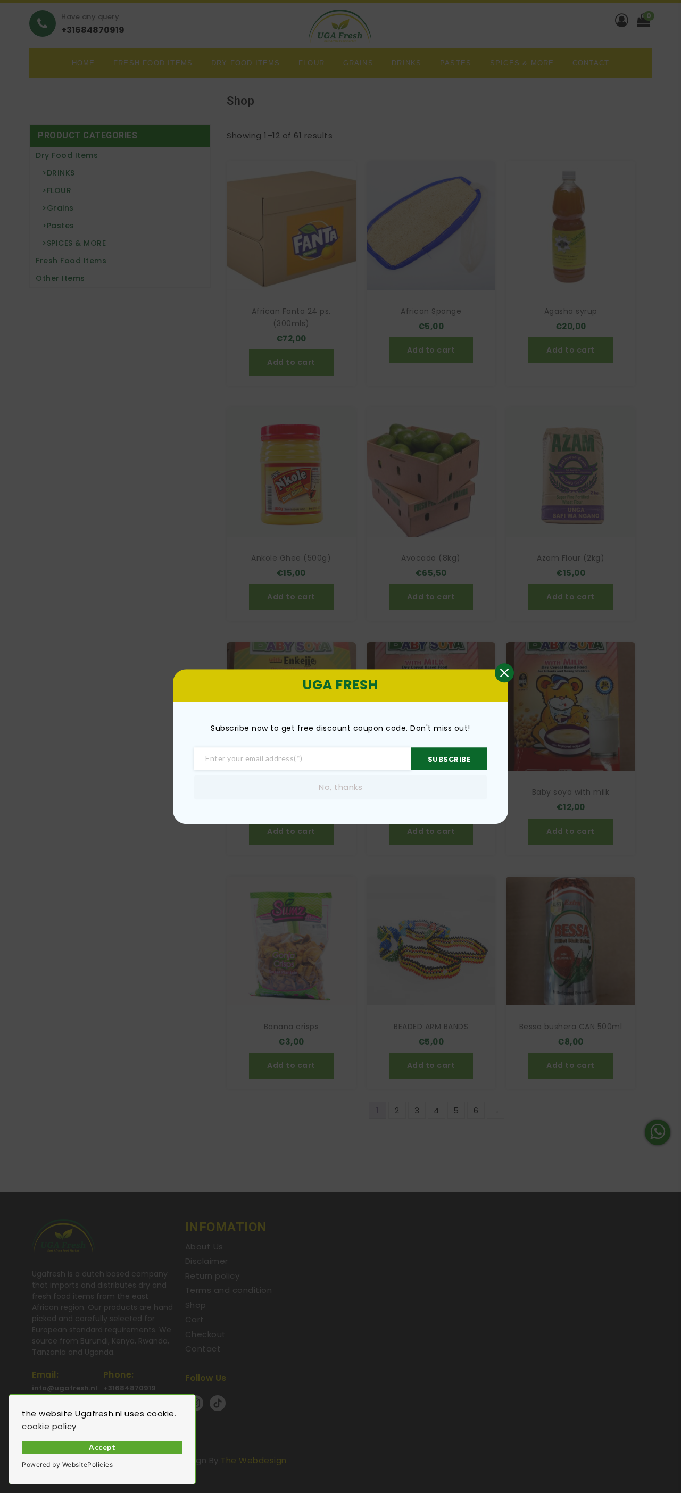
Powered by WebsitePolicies (67, 1465)
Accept (102, 1447)
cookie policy (49, 1426)
